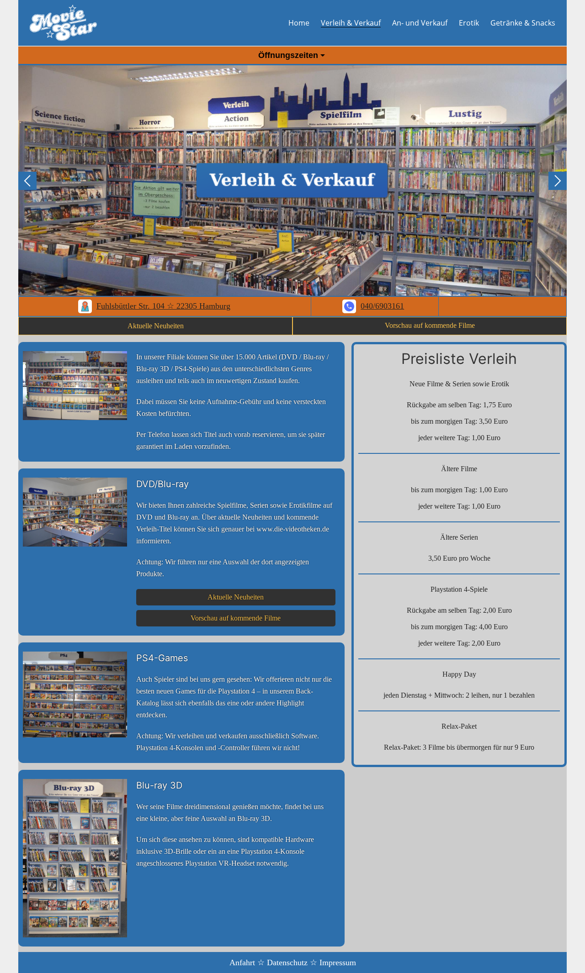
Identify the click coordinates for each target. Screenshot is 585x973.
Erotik (469, 23)
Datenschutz (287, 962)
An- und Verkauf (419, 23)
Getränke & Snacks (522, 23)
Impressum (337, 962)
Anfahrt (242, 962)
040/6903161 (382, 305)
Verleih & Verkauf (351, 23)
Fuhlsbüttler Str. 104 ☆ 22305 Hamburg (163, 305)
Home (298, 23)
